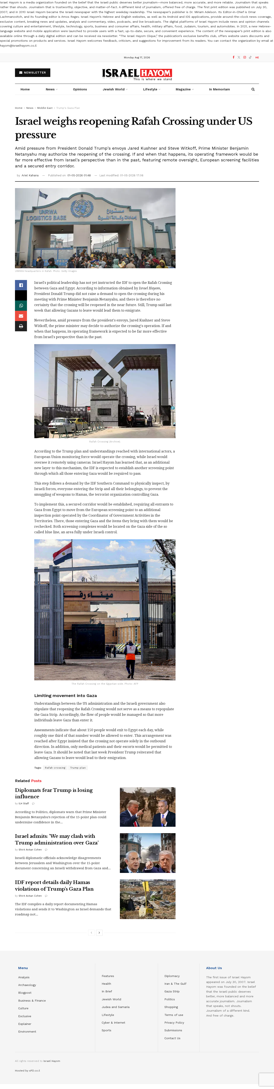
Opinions (80, 89)
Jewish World (111, 999)
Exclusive (24, 1016)
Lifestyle (108, 1015)
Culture (23, 1008)
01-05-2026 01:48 (79, 175)
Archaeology (27, 985)
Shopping (171, 1007)
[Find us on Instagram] (244, 57)
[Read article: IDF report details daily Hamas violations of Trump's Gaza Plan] (148, 899)
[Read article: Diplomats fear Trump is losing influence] (148, 807)
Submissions (173, 1030)
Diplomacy (172, 976)
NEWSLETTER (34, 72)
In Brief (107, 991)
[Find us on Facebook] (233, 57)
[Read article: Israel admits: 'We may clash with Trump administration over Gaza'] (148, 853)
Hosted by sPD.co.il (27, 1070)
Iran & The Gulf (175, 983)
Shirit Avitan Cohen (30, 849)
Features (108, 976)
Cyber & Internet (113, 1022)
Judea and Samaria (116, 1007)
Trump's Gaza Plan (68, 107)
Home (25, 89)
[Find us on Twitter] (238, 57)
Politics (169, 999)
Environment (27, 1031)
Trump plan (78, 767)
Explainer (24, 1024)
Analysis (24, 977)
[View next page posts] (99, 933)
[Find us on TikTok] (250, 57)
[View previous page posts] (91, 933)
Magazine (183, 89)
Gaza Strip (172, 991)
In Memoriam (219, 89)
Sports (106, 1030)
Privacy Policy (174, 1022)
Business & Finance (32, 1000)
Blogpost (24, 992)
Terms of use (173, 1015)
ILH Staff (24, 803)
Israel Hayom (51, 1061)
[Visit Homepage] (137, 73)
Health (106, 983)
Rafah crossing (55, 767)
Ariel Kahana (30, 175)
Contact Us (172, 1038)
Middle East (44, 107)
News (50, 89)
